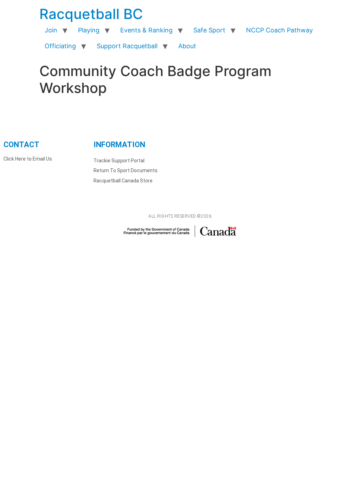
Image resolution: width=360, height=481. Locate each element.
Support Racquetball (127, 46)
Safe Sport (209, 30)
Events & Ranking (146, 30)
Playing (88, 30)
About (187, 46)
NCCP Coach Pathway (279, 30)
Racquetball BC (91, 14)
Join (51, 30)
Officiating (60, 46)
